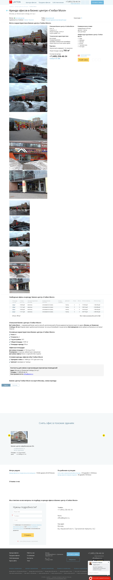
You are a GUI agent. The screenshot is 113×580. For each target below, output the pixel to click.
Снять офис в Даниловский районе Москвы (69, 473)
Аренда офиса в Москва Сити (51, 571)
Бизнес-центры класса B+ (69, 573)
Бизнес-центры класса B (56, 573)
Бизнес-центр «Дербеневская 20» (22, 446)
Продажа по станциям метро (63, 568)
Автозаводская (19, 18)
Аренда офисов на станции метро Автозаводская (22, 473)
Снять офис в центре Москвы (15, 573)
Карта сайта (13, 561)
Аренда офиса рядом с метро (66, 571)
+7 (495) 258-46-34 (73, 2)
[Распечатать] (96, 60)
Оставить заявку (97, 2)
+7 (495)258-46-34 (22, 372)
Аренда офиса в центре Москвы (36, 571)
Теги (28, 561)
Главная (11, 6)
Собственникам (58, 2)
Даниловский (50, 18)
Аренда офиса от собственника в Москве (18, 571)
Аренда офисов (31, 2)
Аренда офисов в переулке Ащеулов (67, 475)
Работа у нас (31, 553)
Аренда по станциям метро (15, 568)
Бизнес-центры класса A (44, 573)
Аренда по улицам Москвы (48, 568)
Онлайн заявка (83, 60)
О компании (30, 555)
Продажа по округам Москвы (80, 568)
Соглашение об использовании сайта (56, 578)
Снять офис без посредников (80, 571)
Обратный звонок (75, 3)
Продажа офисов (44, 2)
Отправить (27, 535)
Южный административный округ (56, 20)
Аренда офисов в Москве (21, 6)
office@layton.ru (28, 374)
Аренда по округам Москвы (31, 568)
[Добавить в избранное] (93, 60)
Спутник (14, 385)
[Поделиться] (99, 60)
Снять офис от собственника (30, 573)
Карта (6, 385)
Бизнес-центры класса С (82, 573)
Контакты (30, 558)
